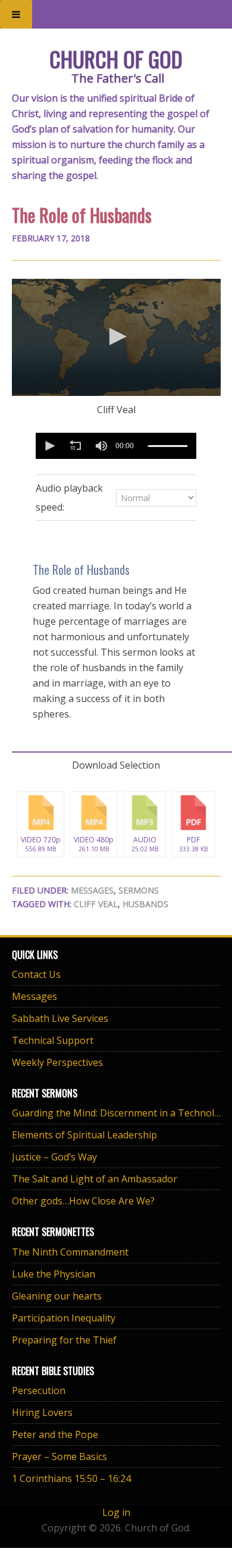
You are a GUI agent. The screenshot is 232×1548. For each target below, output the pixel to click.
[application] (116, 337)
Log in (116, 1512)
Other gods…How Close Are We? (83, 1200)
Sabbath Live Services (60, 1018)
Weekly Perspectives (57, 1062)
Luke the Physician (53, 1273)
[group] (101, 446)
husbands (145, 904)
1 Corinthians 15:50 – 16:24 (71, 1478)
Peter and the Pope (55, 1434)
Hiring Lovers (42, 1412)
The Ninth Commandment (70, 1251)
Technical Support (52, 1040)
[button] (116, 336)
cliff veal (96, 904)
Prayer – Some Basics (59, 1456)
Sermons (138, 890)
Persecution (38, 1390)
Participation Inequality (63, 1317)
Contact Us (36, 974)
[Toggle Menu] (16, 14)
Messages (92, 890)
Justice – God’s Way (54, 1156)
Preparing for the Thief (64, 1339)
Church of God (116, 58)
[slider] (167, 446)
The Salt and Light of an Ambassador (94, 1178)
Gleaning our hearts (57, 1295)
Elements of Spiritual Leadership (84, 1134)
